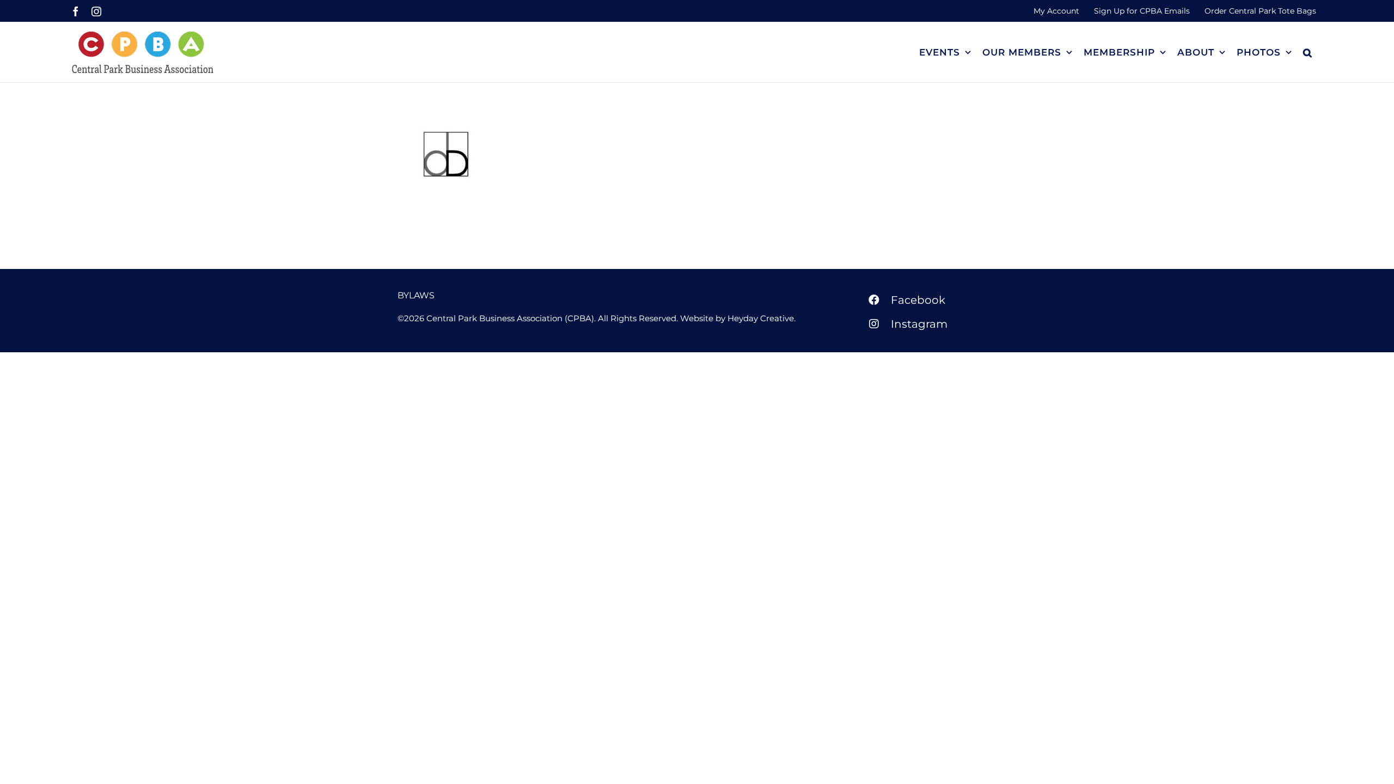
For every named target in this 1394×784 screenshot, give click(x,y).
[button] (1307, 52)
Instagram (919, 323)
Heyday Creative (760, 318)
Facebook (918, 300)
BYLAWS (416, 295)
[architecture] (446, 154)
